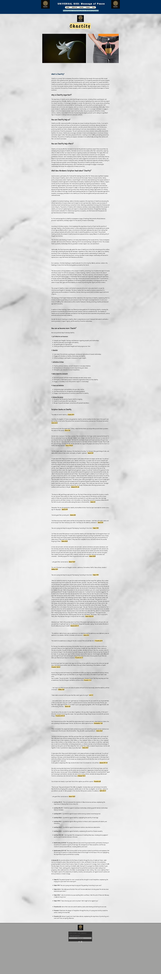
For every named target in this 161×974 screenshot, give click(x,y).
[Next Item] (116, 48)
